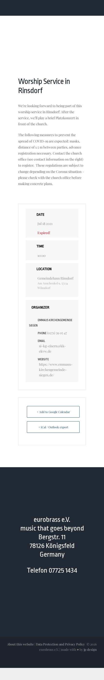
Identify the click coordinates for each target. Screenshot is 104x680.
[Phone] (66, 591)
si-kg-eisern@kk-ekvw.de (52, 349)
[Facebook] (38, 591)
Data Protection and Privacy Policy (60, 644)
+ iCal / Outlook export (53, 427)
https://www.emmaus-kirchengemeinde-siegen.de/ (56, 369)
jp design (90, 649)
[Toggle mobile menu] (95, 8)
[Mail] (56, 591)
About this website (20, 644)
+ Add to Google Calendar (53, 412)
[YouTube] (47, 591)
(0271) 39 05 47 (57, 333)
